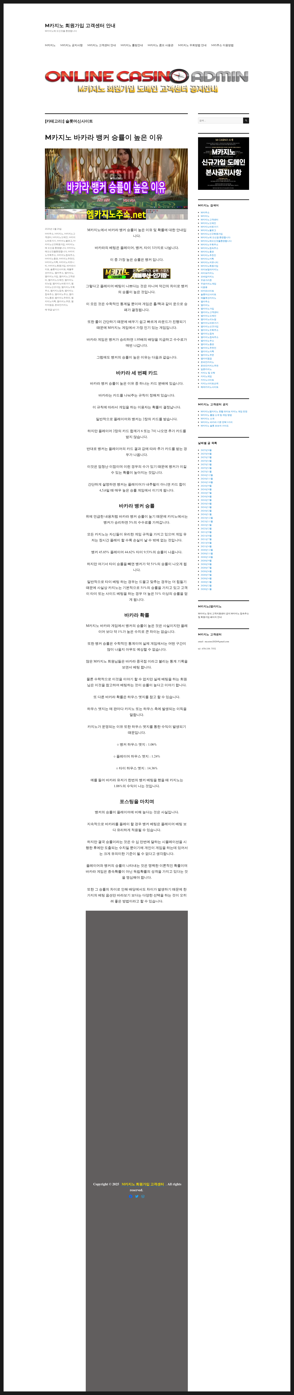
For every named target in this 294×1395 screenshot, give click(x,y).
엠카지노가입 (51, 276)
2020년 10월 (207, 556)
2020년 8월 (206, 564)
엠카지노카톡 (207, 351)
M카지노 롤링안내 (132, 45)
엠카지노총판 (207, 344)
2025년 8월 (206, 450)
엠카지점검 (206, 358)
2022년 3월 (206, 524)
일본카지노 (206, 369)
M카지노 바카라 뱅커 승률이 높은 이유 (104, 137)
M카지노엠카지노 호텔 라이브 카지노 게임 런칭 (224, 411)
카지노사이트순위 (209, 383)
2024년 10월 (207, 482)
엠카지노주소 (61, 294)
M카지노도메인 (60, 237)
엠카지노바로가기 (61, 283)
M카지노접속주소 (66, 255)
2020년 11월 (207, 553)
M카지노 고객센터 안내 (101, 45)
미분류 (204, 287)
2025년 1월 (206, 471)
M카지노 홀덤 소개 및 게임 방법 (216, 414)
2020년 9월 (206, 560)
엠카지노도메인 (56, 280)
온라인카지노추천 (209, 365)
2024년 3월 (206, 507)
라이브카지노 (207, 272)
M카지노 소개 (207, 418)
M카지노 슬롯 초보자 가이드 (215, 425)
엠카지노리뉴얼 (208, 319)
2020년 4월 (206, 578)
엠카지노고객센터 (209, 312)
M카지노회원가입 (57, 265)
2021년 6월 (206, 542)
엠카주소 (59, 272)
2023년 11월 (207, 521)
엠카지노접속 (57, 290)
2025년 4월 (206, 460)
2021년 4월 (206, 546)
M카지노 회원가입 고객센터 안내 (80, 25)
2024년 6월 (206, 496)
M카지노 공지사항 (71, 45)
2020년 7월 (206, 567)
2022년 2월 (206, 528)
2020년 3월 (206, 581)
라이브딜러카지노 (209, 269)
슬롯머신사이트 (58, 269)
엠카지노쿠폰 (63, 301)
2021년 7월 (206, 539)
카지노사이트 (207, 379)
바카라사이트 (207, 290)
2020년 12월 (207, 549)
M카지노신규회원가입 (212, 233)
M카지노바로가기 (209, 226)
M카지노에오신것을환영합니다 (216, 240)
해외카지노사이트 (209, 386)
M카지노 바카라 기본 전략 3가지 (217, 422)
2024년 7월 (206, 492)
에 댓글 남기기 (52, 309)
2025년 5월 (206, 457)
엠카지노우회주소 (209, 329)
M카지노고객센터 (209, 219)
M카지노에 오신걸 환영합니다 (215, 237)
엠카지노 (69, 272)
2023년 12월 (207, 517)
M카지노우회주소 (209, 244)
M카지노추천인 (66, 258)
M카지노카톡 (51, 262)
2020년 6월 (206, 571)
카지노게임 (206, 376)
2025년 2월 (206, 467)
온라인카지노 (61, 304)
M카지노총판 (51, 258)
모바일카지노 (207, 276)
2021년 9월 (206, 532)
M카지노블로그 (64, 240)
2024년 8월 (206, 489)
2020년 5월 (206, 574)
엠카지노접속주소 (209, 337)
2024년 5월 (206, 499)
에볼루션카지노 (208, 297)
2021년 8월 (206, 535)
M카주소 (49, 233)
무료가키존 (206, 280)
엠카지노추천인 (62, 297)
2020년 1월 (206, 589)
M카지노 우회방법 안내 (192, 45)
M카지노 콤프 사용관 (160, 45)
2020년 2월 (206, 585)
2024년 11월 (207, 478)
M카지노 (50, 45)
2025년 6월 (206, 453)
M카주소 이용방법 (222, 45)
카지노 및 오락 (208, 372)
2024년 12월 (207, 475)
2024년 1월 (206, 514)
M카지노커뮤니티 (209, 262)
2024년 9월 (206, 485)
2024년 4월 (206, 503)
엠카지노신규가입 (209, 326)
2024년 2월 (206, 510)
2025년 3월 (206, 464)
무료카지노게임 (208, 283)
